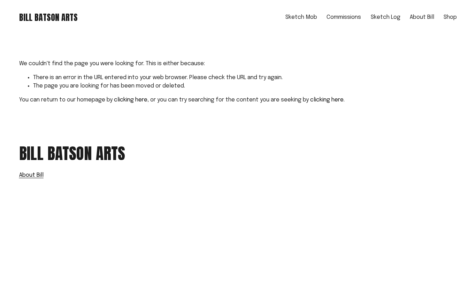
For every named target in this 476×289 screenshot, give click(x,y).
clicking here (130, 100)
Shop (450, 17)
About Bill (422, 17)
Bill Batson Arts (48, 17)
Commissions (344, 17)
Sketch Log (385, 17)
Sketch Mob (301, 17)
